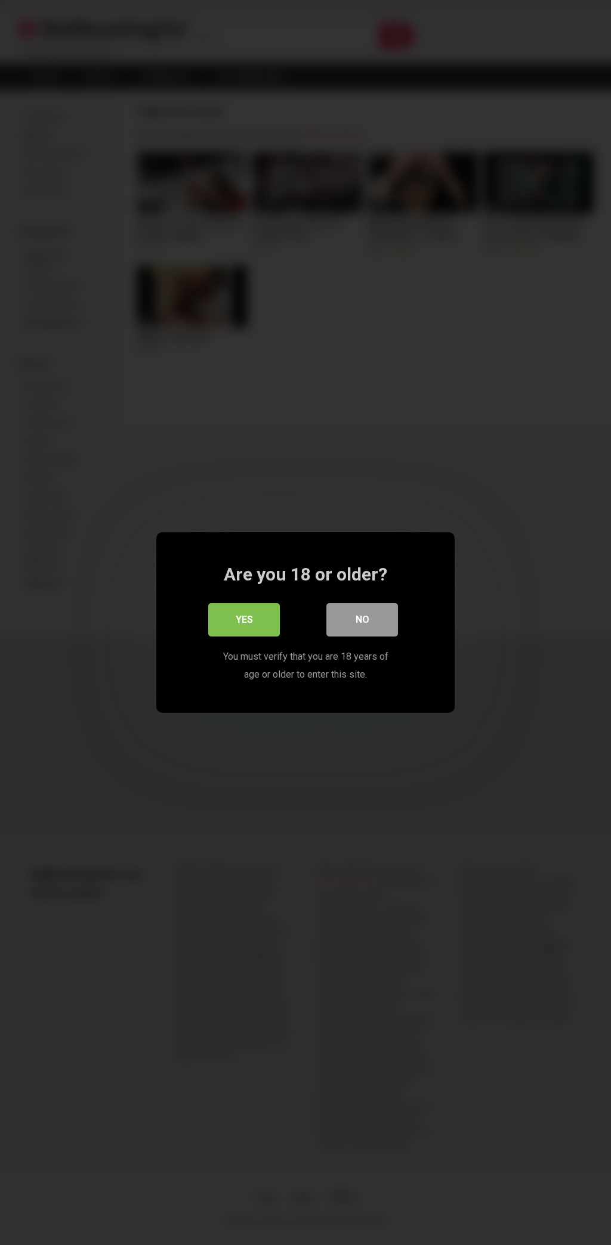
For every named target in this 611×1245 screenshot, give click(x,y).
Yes (244, 619)
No (362, 619)
